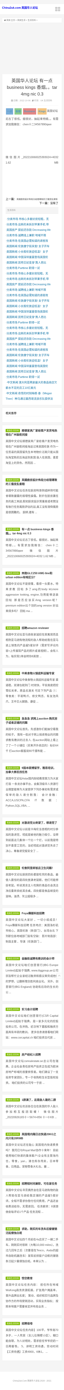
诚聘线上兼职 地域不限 (32, 235)
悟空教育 (27, 1278)
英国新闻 (11, 246)
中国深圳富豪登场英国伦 (33, 257)
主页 (13, 20)
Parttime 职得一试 (29, 268)
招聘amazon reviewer (35, 628)
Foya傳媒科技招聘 (33, 913)
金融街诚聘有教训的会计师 (38, 958)
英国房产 (11, 229)
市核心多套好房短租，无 (34, 219)
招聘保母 (27, 1323)
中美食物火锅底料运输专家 (38, 673)
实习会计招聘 (30, 1009)
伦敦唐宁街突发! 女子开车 (33, 246)
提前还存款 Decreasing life (34, 229)
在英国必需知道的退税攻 (33, 240)
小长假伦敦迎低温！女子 (33, 251)
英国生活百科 (13, 430)
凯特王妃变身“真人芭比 (32, 262)
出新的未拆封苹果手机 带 (33, 224)
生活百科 (32, 20)
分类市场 (12, 219)
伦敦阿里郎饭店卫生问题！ (38, 868)
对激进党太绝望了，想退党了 (39, 822)
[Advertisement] (32, 48)
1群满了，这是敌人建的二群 (39, 1099)
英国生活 (21, 20)
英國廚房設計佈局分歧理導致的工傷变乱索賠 (37, 199)
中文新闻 (12, 382)
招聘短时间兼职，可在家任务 (39, 1183)
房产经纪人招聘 (31, 1054)
